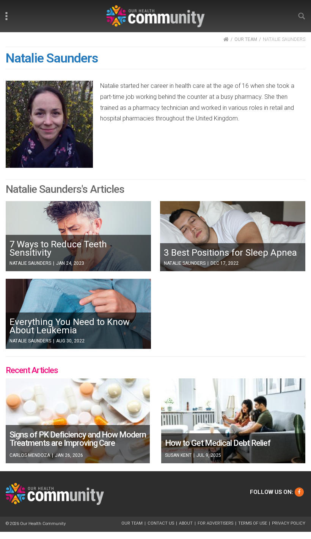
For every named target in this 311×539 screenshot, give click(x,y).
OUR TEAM (245, 39)
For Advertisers (215, 523)
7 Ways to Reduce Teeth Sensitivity (58, 248)
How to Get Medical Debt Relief (217, 443)
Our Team (132, 523)
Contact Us (161, 523)
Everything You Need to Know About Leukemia (69, 326)
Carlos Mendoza (29, 455)
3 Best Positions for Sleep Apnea (230, 252)
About (186, 523)
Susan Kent (178, 455)
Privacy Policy (288, 523)
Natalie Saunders (30, 263)
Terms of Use (252, 523)
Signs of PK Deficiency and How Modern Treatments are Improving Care (77, 439)
